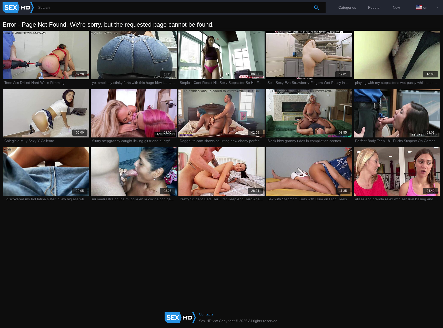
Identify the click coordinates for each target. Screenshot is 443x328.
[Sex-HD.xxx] (18, 7)
